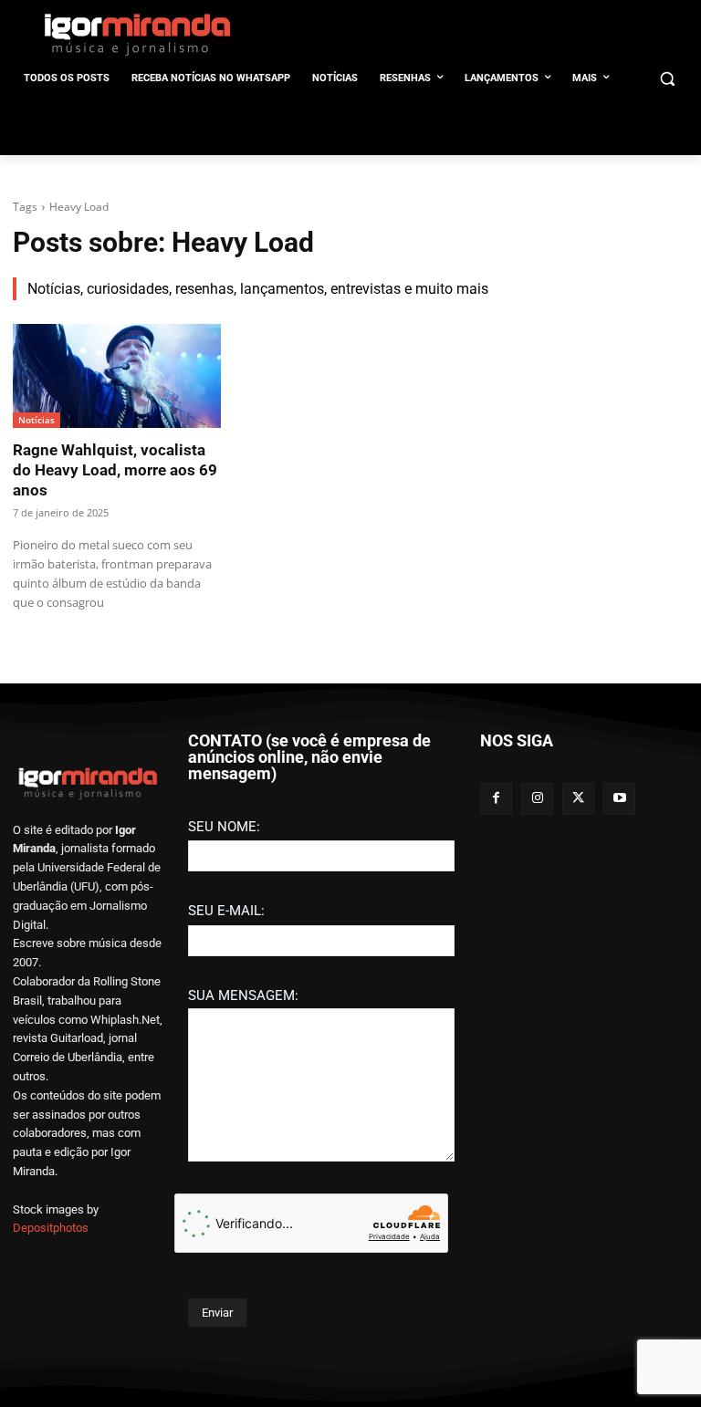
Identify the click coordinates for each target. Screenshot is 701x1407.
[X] (578, 799)
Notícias (36, 419)
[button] (666, 78)
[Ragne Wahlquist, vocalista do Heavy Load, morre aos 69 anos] (117, 376)
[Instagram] (537, 799)
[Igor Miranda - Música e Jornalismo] (137, 33)
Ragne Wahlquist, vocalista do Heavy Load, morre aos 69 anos (115, 470)
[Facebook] (496, 799)
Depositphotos (51, 1228)
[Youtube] (619, 799)
